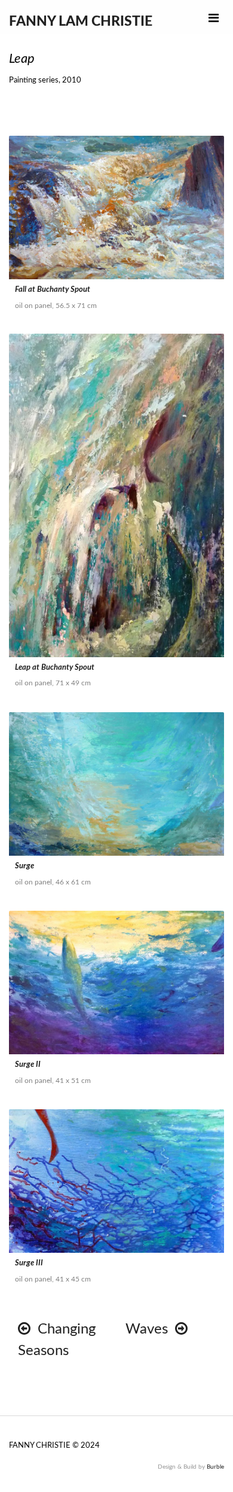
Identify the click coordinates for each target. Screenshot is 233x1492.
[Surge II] (116, 982)
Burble (215, 1467)
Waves (150, 1329)
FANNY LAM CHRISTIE (80, 21)
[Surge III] (116, 1181)
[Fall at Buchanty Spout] (116, 207)
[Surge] (116, 784)
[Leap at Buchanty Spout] (116, 495)
